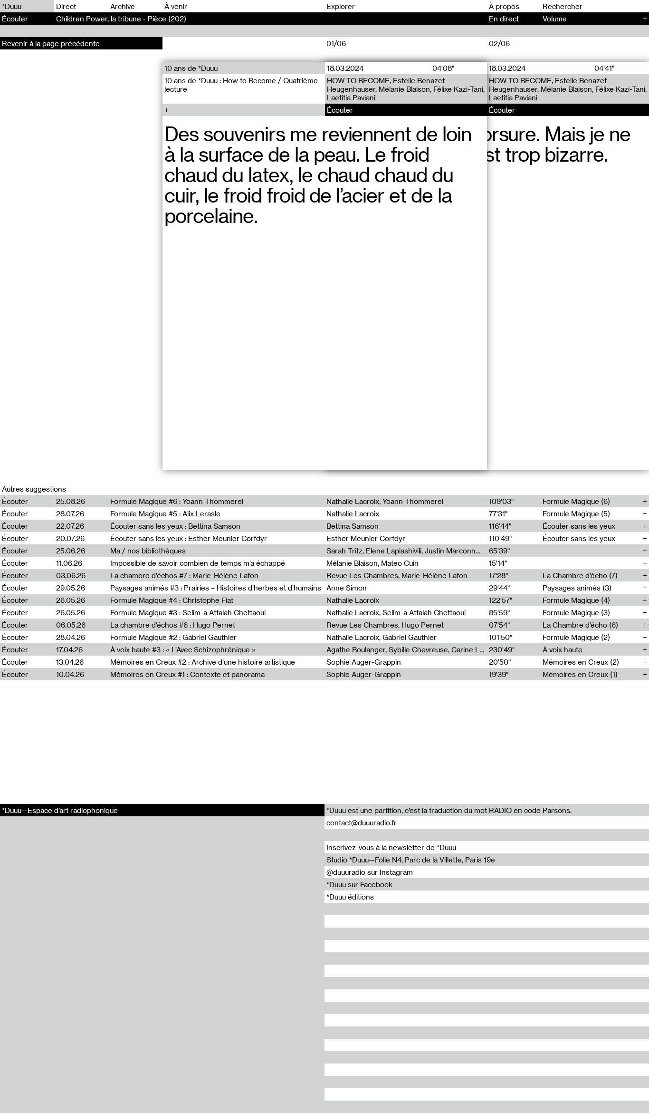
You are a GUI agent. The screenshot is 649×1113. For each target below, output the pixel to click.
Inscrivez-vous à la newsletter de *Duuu (391, 847)
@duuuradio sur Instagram (369, 872)
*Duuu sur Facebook (359, 884)
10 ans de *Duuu (191, 68)
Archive (122, 6)
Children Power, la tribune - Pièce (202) (121, 18)
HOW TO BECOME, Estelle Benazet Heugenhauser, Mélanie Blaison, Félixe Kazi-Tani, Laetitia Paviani (405, 89)
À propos (504, 6)
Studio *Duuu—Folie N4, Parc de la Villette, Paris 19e (410, 859)
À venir (175, 6)
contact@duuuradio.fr (361, 822)
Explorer (340, 6)
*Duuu (11, 6)
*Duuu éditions (350, 896)
